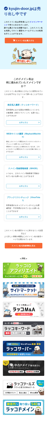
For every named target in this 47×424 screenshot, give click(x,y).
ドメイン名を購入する (25, 41)
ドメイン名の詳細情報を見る (23, 246)
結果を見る (23, 122)
